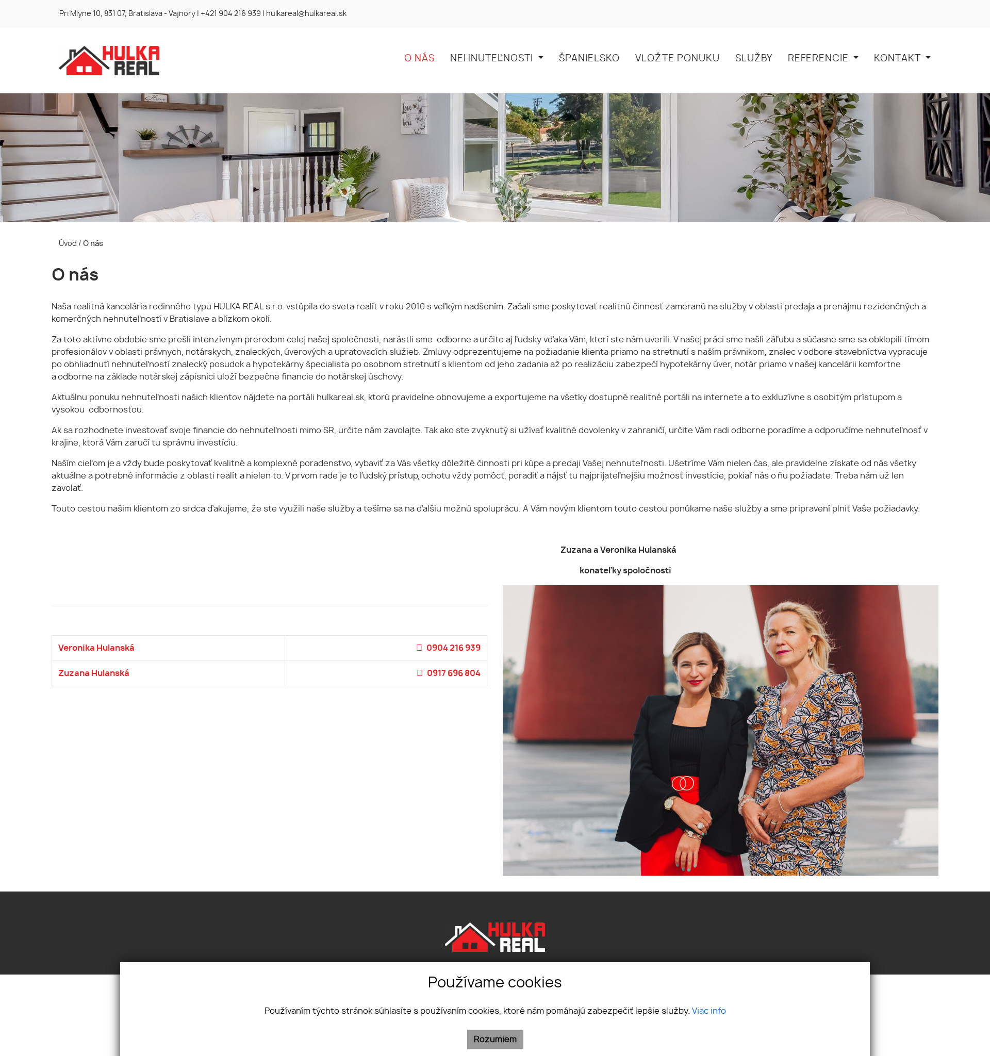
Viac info (709, 1011)
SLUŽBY (753, 58)
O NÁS (419, 58)
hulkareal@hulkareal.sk (306, 14)
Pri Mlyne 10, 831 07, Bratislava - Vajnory (127, 14)
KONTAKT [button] (898, 58)
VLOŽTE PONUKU (677, 58)
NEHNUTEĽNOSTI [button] (493, 58)
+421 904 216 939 (231, 14)
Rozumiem (495, 1039)
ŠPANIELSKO (589, 58)
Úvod (67, 244)
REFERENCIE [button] (819, 58)
